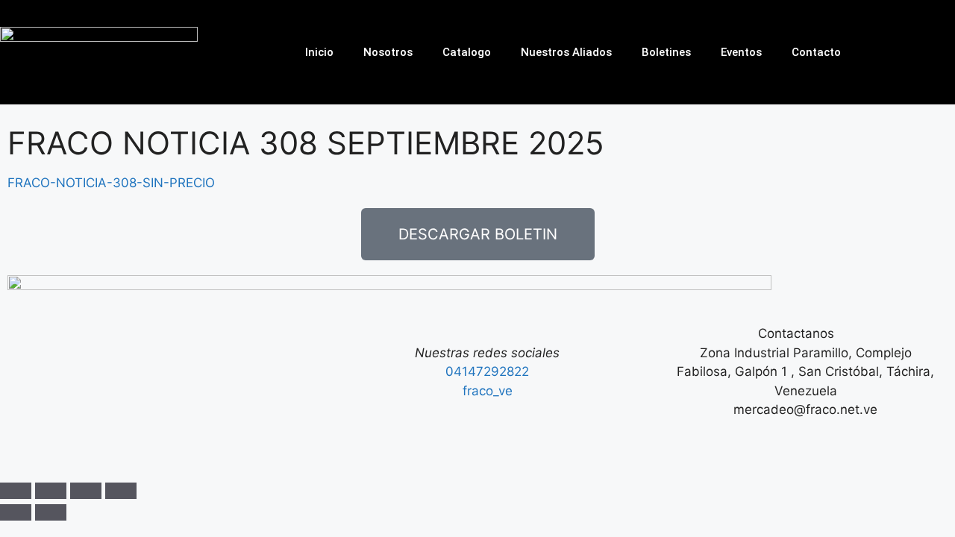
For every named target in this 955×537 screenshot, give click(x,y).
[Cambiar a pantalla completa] (50, 491)
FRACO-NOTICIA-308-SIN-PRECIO (111, 182)
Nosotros (388, 52)
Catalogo (466, 52)
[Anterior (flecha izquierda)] (15, 512)
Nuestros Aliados (566, 52)
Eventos (741, 52)
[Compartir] (85, 491)
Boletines (666, 52)
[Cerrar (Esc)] (121, 491)
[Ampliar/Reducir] (15, 491)
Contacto (816, 52)
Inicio (319, 52)
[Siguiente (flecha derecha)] (50, 512)
